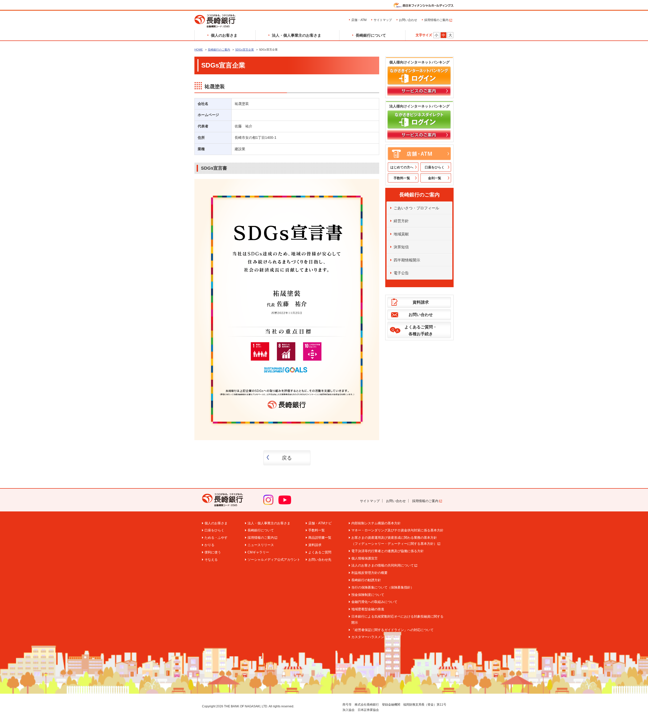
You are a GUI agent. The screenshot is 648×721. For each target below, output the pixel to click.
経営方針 (401, 221)
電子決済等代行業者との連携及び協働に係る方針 (387, 551)
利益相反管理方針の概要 (369, 573)
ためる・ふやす (216, 537)
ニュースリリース (261, 545)
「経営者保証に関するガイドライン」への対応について (392, 630)
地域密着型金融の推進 (367, 609)
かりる (209, 545)
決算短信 (401, 247)
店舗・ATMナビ (320, 523)
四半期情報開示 (407, 260)
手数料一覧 (402, 178)
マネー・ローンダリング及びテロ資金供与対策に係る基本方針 (397, 530)
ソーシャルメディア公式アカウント (274, 559)
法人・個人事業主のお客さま (296, 35)
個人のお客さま (224, 35)
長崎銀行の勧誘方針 (366, 580)
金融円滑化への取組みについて (374, 602)
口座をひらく (434, 167)
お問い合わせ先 (319, 559)
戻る (287, 458)
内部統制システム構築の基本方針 (376, 523)
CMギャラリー (258, 552)
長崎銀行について (371, 35)
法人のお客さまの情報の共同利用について (382, 565)
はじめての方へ (401, 167)
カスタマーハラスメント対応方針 (376, 637)
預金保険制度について (367, 595)
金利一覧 (434, 178)
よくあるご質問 (319, 552)
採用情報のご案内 (436, 20)
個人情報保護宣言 (364, 558)
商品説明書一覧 (319, 537)
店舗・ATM (359, 20)
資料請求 (421, 302)
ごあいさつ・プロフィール (416, 208)
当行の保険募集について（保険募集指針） (382, 587)
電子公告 (401, 273)
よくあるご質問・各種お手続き (420, 330)
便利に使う (213, 552)
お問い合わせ (408, 20)
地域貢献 (401, 234)
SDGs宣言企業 (244, 49)
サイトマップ (383, 20)
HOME (198, 49)
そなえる (211, 559)
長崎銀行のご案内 (219, 49)
